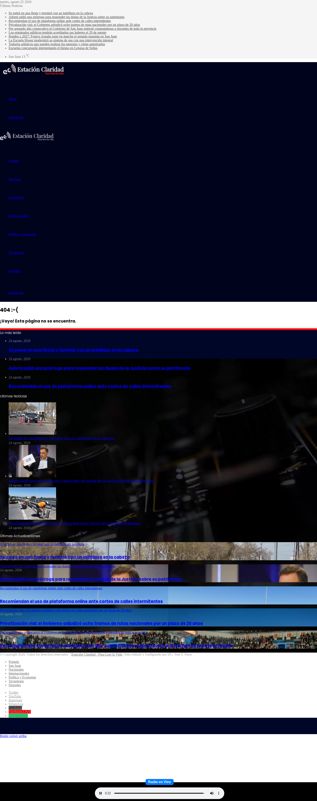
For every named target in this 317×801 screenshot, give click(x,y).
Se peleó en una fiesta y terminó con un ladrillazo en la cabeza (51, 13)
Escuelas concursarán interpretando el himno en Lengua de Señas (53, 48)
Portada (14, 161)
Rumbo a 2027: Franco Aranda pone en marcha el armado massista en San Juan (63, 36)
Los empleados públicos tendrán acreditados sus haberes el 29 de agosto (57, 32)
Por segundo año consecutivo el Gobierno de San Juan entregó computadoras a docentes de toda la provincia (82, 28)
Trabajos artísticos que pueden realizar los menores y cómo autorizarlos (57, 44)
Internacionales (19, 216)
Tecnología (16, 252)
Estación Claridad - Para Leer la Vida (96, 654)
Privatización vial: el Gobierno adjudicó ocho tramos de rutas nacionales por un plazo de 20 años (74, 25)
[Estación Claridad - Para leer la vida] (33, 77)
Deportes (15, 271)
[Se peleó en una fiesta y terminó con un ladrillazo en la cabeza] (32, 433)
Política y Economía (22, 234)
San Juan (15, 179)
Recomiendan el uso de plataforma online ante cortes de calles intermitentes (60, 21)
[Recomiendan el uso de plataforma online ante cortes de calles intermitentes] (32, 518)
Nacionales (16, 197)
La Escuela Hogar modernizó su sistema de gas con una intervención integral (61, 40)
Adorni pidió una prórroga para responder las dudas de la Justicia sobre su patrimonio (66, 17)
